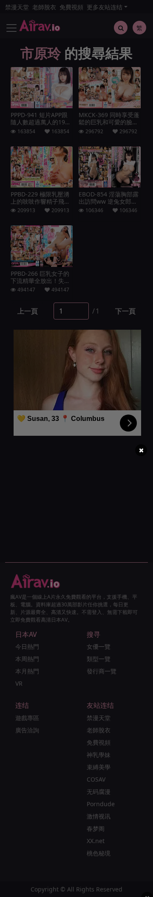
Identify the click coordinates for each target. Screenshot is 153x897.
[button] (141, 450)
